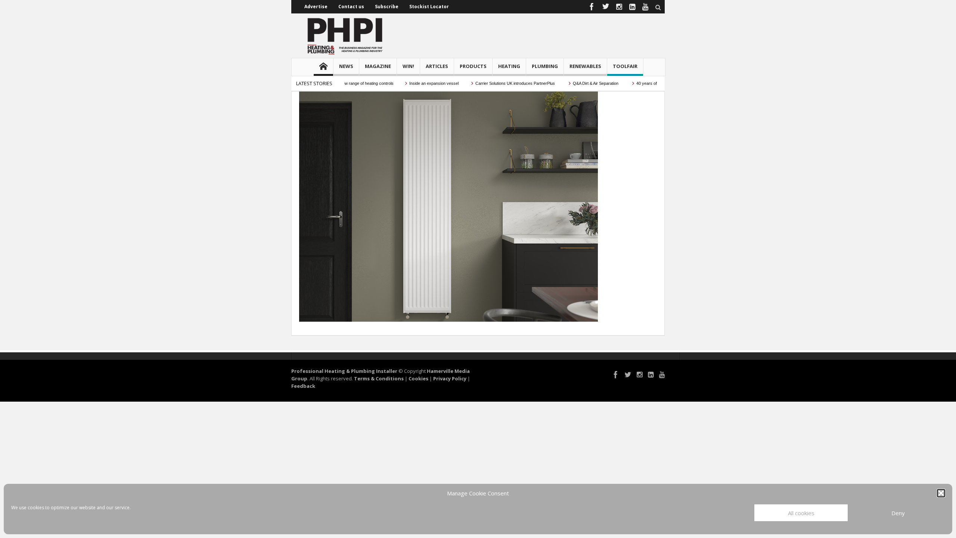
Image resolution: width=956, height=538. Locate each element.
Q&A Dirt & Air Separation (585, 83)
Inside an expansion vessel (422, 83)
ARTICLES (437, 66)
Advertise (316, 6)
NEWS (346, 66)
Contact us (351, 6)
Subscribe (386, 6)
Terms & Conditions (379, 378)
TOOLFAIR (625, 66)
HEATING (509, 66)
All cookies (801, 513)
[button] (941, 493)
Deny (898, 513)
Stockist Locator (429, 6)
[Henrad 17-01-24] (448, 206)
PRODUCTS (473, 66)
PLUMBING (545, 66)
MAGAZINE (378, 66)
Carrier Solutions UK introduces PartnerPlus (504, 83)
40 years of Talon (640, 83)
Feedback (303, 386)
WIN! (408, 66)
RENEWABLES (585, 66)
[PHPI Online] (345, 35)
